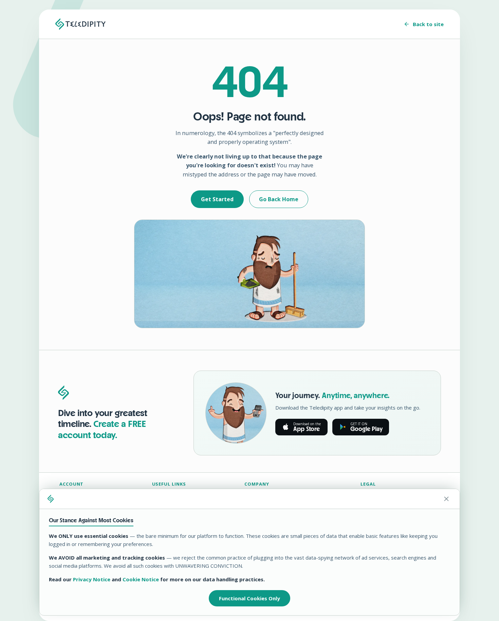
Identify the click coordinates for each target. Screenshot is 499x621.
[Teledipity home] (80, 24)
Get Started (217, 199)
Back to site (428, 24)
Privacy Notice (91, 579)
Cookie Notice (141, 579)
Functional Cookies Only (249, 598)
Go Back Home (278, 199)
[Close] (446, 499)
